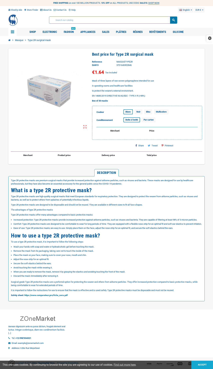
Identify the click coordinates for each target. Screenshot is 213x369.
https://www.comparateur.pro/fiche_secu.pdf (46, 295)
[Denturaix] (13, 20)
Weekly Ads (15, 10)
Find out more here (125, 364)
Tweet (155, 145)
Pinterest (169, 145)
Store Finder (31, 10)
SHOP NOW (153, 3)
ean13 (95, 65)
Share (141, 145)
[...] (9, 333)
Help (72, 10)
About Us (47, 10)
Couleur (100, 112)
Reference (97, 61)
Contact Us (61, 10)
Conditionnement (105, 120)
